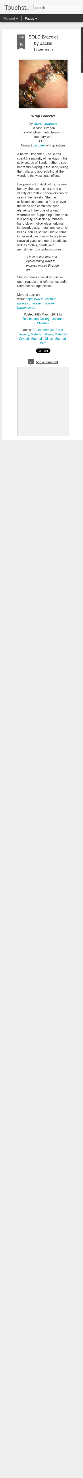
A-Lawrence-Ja (43, 329)
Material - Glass (42, 338)
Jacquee (39, 145)
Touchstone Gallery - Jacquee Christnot (43, 320)
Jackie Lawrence (45, 123)
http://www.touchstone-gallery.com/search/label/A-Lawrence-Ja (37, 303)
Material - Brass (42, 334)
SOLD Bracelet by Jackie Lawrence (43, 43)
